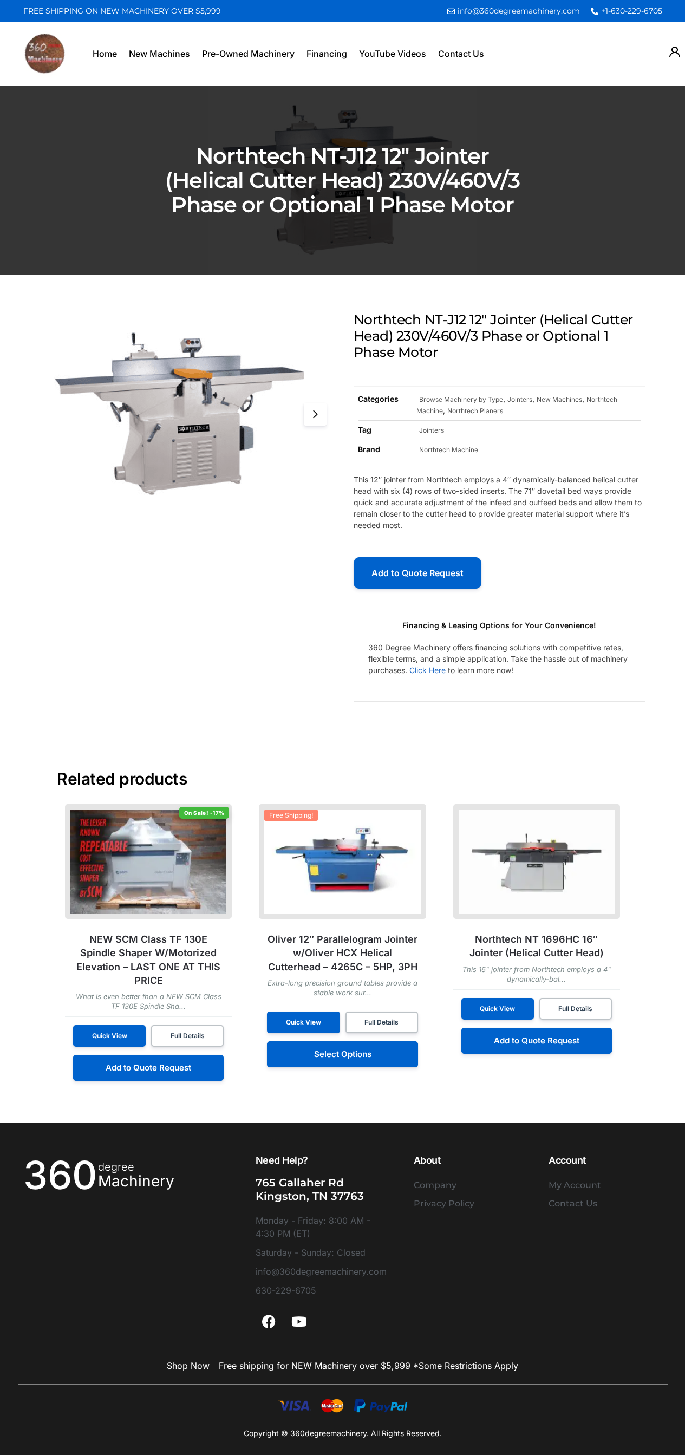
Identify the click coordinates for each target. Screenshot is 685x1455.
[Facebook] (269, 1321)
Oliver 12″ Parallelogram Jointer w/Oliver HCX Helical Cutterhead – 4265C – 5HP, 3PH (342, 953)
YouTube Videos (392, 53)
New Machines (159, 53)
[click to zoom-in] (185, 414)
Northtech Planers (475, 411)
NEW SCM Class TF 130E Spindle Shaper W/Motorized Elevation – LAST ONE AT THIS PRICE (148, 960)
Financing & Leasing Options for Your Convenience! (499, 625)
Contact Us (461, 53)
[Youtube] (298, 1321)
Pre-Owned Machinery (248, 53)
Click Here (427, 670)
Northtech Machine (448, 450)
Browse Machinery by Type (461, 399)
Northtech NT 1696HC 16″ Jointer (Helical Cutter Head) (536, 946)
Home (105, 53)
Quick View (109, 1036)
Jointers (519, 399)
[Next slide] (315, 414)
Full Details (188, 1036)
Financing (326, 53)
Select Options (342, 1054)
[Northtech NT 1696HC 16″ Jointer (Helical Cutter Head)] (536, 861)
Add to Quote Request (417, 572)
